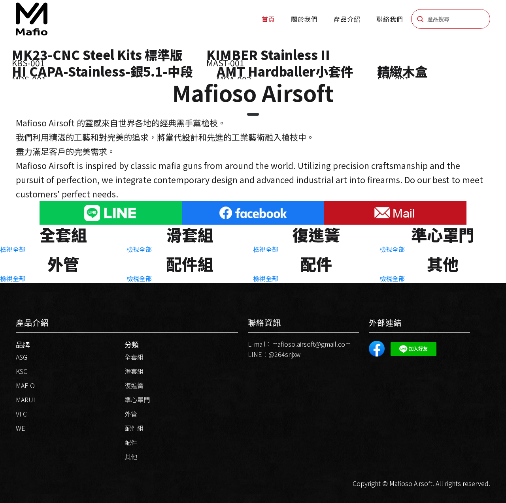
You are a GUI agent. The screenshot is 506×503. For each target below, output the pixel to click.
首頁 (268, 19)
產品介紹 (347, 19)
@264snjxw (284, 354)
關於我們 (304, 19)
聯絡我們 (389, 19)
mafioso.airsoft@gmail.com (311, 344)
